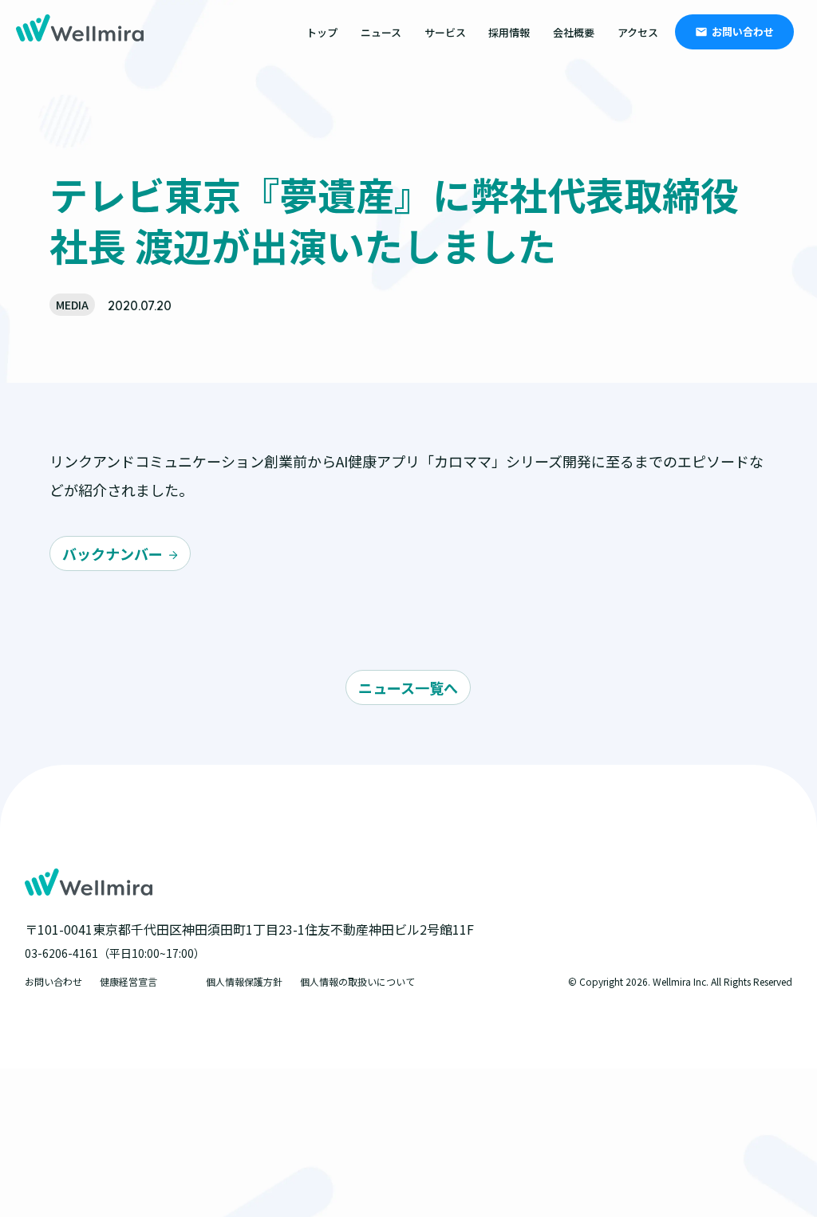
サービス (445, 32)
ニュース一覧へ (408, 687)
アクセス (638, 32)
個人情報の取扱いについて (357, 981)
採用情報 (509, 32)
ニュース (381, 32)
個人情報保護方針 (244, 981)
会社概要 (573, 32)
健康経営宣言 (128, 981)
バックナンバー (112, 553)
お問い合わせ (743, 31)
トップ (321, 32)
